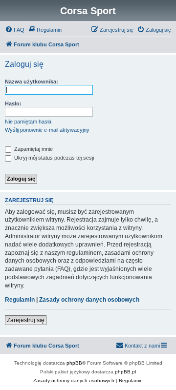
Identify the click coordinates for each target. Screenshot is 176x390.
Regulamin (20, 299)
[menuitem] (14, 30)
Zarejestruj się (25, 320)
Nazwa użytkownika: (31, 81)
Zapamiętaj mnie (33, 149)
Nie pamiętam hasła (28, 121)
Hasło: (13, 103)
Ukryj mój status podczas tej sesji (53, 158)
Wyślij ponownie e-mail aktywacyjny (47, 130)
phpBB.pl (125, 371)
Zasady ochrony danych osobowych (89, 299)
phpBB (74, 363)
